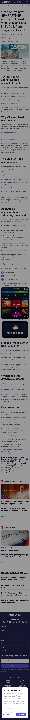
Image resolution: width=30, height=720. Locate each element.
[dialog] (15, 360)
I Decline (8, 714)
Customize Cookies (8, 708)
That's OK (21, 714)
